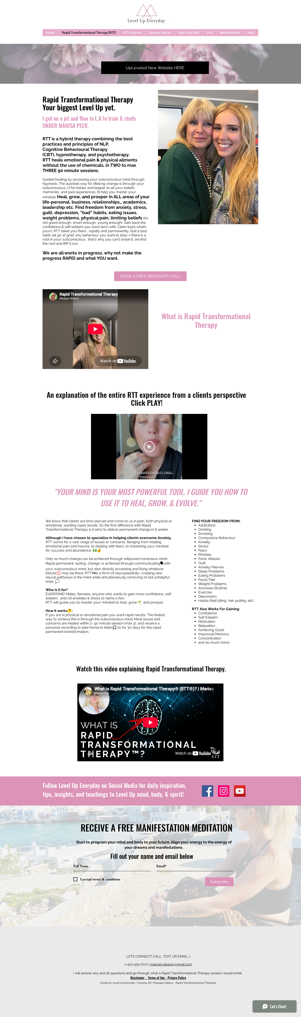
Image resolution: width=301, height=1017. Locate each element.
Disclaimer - (139, 977)
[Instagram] (223, 791)
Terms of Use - (158, 977)
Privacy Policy (177, 977)
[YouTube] (239, 791)
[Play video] (149, 446)
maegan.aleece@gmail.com (171, 964)
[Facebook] (207, 791)
